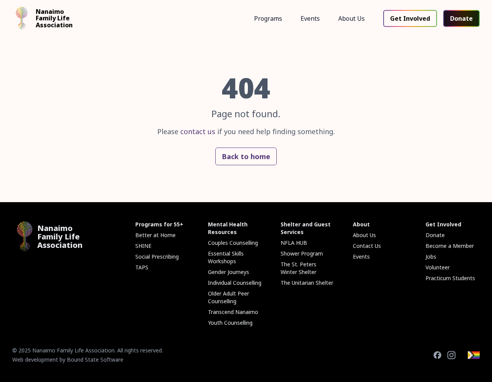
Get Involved (410, 18)
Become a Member (450, 245)
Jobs (431, 256)
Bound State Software (95, 359)
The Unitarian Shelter (307, 282)
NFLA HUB (294, 242)
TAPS (141, 267)
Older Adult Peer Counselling (228, 297)
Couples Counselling (233, 242)
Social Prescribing (157, 256)
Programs (268, 18)
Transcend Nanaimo (233, 312)
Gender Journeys (228, 272)
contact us (197, 131)
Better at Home (155, 235)
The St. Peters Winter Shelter (298, 268)
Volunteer (438, 267)
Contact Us (367, 245)
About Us (351, 18)
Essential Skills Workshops (226, 257)
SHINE (143, 245)
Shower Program (302, 253)
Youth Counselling (230, 322)
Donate (461, 18)
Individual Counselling (234, 282)
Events (310, 18)
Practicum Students (450, 278)
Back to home (246, 156)
